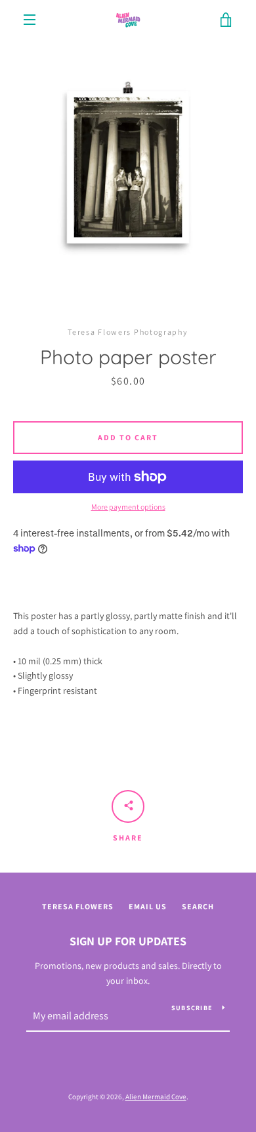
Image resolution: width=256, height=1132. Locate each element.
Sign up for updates (128, 941)
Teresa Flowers (78, 906)
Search (198, 906)
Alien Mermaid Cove (155, 1096)
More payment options (128, 507)
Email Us (148, 906)
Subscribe (191, 1008)
